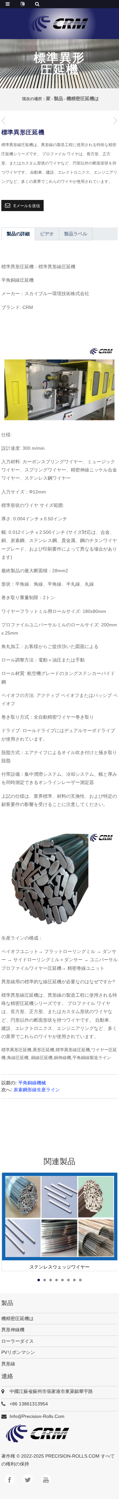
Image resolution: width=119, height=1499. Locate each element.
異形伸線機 (12, 1329)
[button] (113, 121)
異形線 (8, 1363)
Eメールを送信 (27, 206)
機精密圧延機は (82, 98)
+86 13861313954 (29, 1403)
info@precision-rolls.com (37, 1416)
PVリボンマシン (18, 1352)
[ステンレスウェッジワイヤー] (60, 1221)
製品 (58, 98)
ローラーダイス (17, 1341)
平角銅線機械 (32, 1082)
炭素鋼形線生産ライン (37, 1089)
